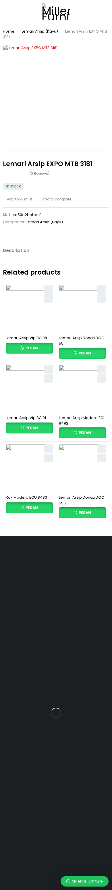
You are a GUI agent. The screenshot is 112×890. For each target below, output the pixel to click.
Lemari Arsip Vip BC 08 (26, 338)
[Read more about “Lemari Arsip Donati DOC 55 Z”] (101, 458)
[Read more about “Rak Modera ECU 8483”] (48, 458)
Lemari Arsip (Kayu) (40, 31)
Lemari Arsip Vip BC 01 (26, 417)
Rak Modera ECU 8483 (26, 497)
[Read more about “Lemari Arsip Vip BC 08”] (48, 298)
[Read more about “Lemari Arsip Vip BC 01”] (48, 378)
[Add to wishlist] (17, 199)
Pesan (31, 348)
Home (8, 31)
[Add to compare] (54, 199)
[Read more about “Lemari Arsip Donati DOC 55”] (101, 298)
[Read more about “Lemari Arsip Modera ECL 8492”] (101, 378)
